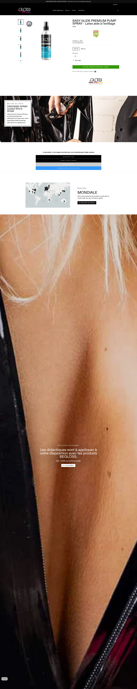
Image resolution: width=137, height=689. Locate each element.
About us (67, 10)
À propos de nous (87, 202)
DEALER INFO (68, 164)
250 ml (83, 49)
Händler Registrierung (58, 10)
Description (68, 157)
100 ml (76, 49)
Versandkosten (79, 42)
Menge (75, 53)
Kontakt (74, 10)
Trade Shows (81, 10)
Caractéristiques (68, 160)
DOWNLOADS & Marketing (68, 168)
